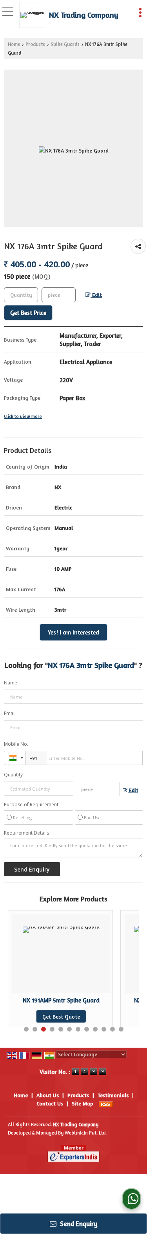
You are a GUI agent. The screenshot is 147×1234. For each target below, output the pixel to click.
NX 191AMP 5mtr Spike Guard (47, 1000)
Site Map (82, 1103)
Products (35, 44)
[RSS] (106, 1103)
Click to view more (23, 416)
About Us (47, 1095)
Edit (96, 294)
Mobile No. (16, 744)
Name (10, 682)
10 (104, 1029)
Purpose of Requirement (31, 804)
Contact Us (49, 1103)
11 (112, 1029)
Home (14, 44)
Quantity (13, 774)
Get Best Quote (47, 1016)
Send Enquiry (78, 1223)
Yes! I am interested (73, 632)
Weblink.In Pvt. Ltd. (86, 1133)
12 (121, 1029)
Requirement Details (26, 833)
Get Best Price (28, 312)
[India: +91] (15, 758)
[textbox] (59, 294)
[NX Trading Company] (34, 15)
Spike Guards (65, 44)
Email (10, 713)
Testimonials (113, 1095)
